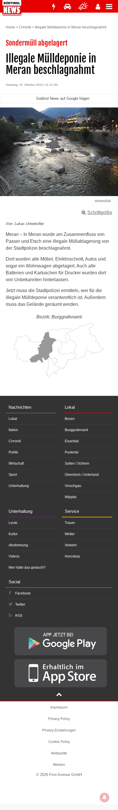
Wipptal (70, 497)
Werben (59, 764)
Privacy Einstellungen (59, 729)
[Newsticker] (53, 6)
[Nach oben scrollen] (59, 695)
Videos (14, 556)
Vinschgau (73, 486)
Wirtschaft (16, 463)
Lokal (13, 419)
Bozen (70, 419)
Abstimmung (18, 545)
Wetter (70, 534)
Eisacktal (72, 441)
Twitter (20, 604)
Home (10, 27)
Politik (13, 452)
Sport (13, 475)
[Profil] (98, 6)
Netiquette (59, 752)
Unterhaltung (19, 486)
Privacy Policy (59, 718)
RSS (18, 616)
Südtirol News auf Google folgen (62, 98)
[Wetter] (83, 6)
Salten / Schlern (77, 463)
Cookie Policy (59, 741)
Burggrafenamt (76, 430)
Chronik (25, 27)
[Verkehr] (67, 6)
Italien (13, 430)
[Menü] (112, 6)
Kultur (13, 534)
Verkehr (71, 545)
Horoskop (72, 556)
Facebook (23, 593)
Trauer (70, 523)
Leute (13, 523)
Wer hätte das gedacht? (27, 568)
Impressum (59, 707)
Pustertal (71, 452)
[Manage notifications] (104, 797)
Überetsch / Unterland (82, 475)
